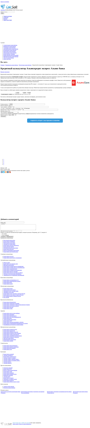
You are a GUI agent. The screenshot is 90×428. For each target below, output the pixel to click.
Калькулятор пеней (8, 283)
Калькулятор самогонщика (9, 356)
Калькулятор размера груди (9, 374)
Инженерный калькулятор (9, 339)
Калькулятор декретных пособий (11, 303)
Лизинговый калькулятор (9, 289)
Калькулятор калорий (8, 354)
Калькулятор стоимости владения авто (12, 270)
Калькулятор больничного (9, 302)
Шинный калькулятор (8, 265)
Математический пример (7, 231)
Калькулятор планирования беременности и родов (15, 323)
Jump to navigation (5, 1)
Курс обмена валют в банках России (12, 296)
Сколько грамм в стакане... (9, 358)
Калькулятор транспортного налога (11, 281)
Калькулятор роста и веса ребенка (11, 313)
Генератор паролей (7, 367)
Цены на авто (6, 262)
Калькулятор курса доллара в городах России (14, 293)
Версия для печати (5, 72)
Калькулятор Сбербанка (9, 241)
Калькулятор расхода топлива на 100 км (12, 272)
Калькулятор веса (7, 318)
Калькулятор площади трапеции (11, 337)
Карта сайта (15, 424)
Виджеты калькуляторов (9, 387)
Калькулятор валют (8, 288)
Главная (2, 65)
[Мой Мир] (8, 172)
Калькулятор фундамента (9, 348)
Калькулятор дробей (8, 340)
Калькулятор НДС (7, 282)
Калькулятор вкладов (8, 249)
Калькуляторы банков (8, 246)
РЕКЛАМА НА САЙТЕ (19, 422)
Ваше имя (3, 222)
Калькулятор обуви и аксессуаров (11, 381)
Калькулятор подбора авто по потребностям (13, 267)
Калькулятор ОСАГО (8, 256)
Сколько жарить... (7, 363)
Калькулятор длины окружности (11, 334)
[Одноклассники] (6, 172)
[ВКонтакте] (2, 172)
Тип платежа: (4, 112)
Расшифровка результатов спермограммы (13, 324)
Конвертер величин (8, 375)
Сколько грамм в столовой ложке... (11, 360)
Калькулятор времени (8, 372)
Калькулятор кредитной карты (10, 251)
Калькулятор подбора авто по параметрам (13, 266)
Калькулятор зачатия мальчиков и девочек (13, 322)
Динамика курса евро (8, 292)
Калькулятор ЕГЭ (7, 369)
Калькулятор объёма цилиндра (10, 332)
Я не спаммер (5, 235)
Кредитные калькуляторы (25, 65)
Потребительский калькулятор (10, 248)
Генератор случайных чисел (10, 379)
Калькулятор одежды (8, 378)
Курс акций (6, 297)
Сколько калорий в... (8, 355)
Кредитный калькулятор (9, 240)
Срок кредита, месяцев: (7, 107)
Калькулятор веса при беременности (12, 317)
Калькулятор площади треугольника (12, 333)
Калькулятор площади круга (10, 329)
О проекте (5, 17)
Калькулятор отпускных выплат (11, 306)
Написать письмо (7, 20)
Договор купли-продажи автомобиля (12, 274)
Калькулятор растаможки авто (10, 263)
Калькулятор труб (7, 349)
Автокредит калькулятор (9, 244)
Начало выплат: (4, 115)
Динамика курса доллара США (10, 291)
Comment (3, 223)
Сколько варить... (7, 361)
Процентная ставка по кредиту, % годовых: (11, 109)
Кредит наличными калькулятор (11, 250)
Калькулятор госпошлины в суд (11, 280)
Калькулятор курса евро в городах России (13, 294)
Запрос (2, 12)
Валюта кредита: (5, 105)
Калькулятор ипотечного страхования (12, 257)
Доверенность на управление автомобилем (13, 275)
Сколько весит (6, 376)
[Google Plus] (10, 172)
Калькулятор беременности (9, 315)
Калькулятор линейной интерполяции (12, 335)
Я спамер (4, 233)
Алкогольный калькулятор (9, 319)
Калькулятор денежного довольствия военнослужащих (16, 304)
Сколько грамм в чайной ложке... (11, 359)
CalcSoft (28, 422)
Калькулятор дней (7, 371)
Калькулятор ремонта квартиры (11, 346)
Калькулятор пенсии (8, 307)
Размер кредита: (5, 104)
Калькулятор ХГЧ (7, 320)
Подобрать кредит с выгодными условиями (45, 120)
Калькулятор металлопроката (10, 345)
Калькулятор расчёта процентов (11, 245)
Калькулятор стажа (7, 308)
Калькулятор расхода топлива (10, 271)
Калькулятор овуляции (8, 314)
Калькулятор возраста (8, 380)
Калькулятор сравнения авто (10, 268)
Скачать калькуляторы (8, 386)
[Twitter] (4, 172)
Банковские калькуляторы (11, 65)
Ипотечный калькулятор (9, 242)
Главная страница (7, 16)
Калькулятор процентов (9, 330)
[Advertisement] (45, 31)
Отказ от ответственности (25, 424)
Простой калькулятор (8, 338)
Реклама (5, 18)
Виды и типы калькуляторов (10, 370)
